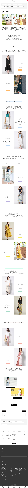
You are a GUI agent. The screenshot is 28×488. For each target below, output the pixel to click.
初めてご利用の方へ (3, 448)
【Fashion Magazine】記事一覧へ (14, 405)
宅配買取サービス (2, 458)
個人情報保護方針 (2, 467)
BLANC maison (6, 475)
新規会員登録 (25, 469)
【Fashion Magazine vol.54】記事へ (10, 387)
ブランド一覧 (11, 469)
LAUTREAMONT (2, 475)
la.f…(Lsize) (7, 476)
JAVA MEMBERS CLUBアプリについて (4, 455)
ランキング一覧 (11, 472)
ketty (6, 474)
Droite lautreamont (7, 470)
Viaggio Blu (3, 474)
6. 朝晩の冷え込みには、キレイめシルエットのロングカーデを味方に (14, 39)
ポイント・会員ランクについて (4, 454)
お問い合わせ (16, 473)
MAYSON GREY (2, 469)
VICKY (2, 472)
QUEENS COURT (3, 471)
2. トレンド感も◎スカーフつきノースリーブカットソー (14, 36)
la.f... (6, 472)
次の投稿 (24, 411)
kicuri (6, 478)
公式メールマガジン (3, 461)
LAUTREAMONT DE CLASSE (3, 478)
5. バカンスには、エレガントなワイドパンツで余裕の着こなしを (14, 38)
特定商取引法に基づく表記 (3, 464)
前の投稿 (4, 411)
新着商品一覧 (11, 470)
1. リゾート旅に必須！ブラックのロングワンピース (14, 35)
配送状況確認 (2, 451)
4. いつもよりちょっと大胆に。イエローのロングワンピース (14, 37)
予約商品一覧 (11, 471)
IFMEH (6, 479)
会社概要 (20, 469)
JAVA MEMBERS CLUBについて (4, 457)
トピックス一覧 (11, 474)
